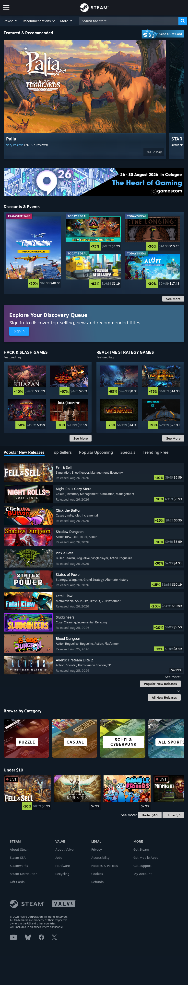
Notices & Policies (104, 866)
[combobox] (128, 21)
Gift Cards (17, 882)
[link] (33, 252)
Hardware (62, 866)
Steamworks (19, 866)
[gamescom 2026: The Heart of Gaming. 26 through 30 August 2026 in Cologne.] (94, 182)
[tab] (24, 453)
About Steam (19, 849)
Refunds (97, 882)
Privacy (96, 849)
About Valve (64, 849)
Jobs (58, 857)
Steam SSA (18, 857)
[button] (10, 20)
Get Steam (141, 849)
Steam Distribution (23, 874)
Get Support (142, 866)
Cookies (97, 874)
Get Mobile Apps (145, 857)
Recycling (62, 874)
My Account (142, 874)
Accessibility (100, 857)
